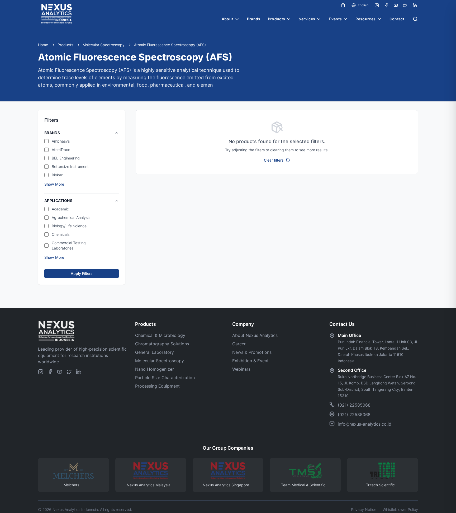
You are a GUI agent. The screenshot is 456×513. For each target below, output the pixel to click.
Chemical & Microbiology (160, 335)
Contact (397, 19)
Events (335, 19)
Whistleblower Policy (400, 509)
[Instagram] (377, 5)
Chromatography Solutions (162, 343)
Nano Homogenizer (154, 369)
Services (307, 19)
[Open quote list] (343, 5)
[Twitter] (405, 5)
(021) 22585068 (354, 405)
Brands (253, 19)
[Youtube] (396, 5)
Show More (54, 184)
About (227, 19)
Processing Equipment (157, 386)
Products (276, 19)
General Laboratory (154, 352)
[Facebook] (386, 5)
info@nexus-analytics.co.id (364, 424)
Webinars (241, 369)
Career (239, 343)
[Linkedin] (415, 5)
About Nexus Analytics (255, 335)
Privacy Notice (363, 509)
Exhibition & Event (250, 360)
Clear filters (274, 160)
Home (43, 45)
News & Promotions (252, 352)
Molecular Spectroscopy (104, 45)
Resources (365, 19)
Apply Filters (82, 273)
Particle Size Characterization (165, 377)
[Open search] (415, 19)
